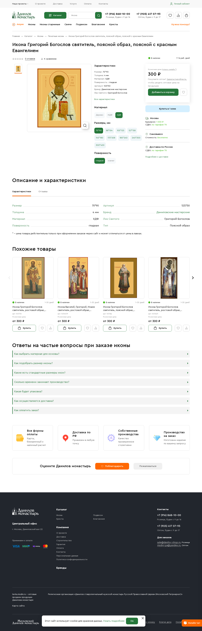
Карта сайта (18, 606)
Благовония (98, 24)
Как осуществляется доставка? (34, 401)
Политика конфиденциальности (71, 559)
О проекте (40, 4)
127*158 (132, 130)
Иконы (31, 24)
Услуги (73, 4)
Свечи (68, 24)
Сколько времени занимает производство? (41, 382)
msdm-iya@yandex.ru (169, 545)
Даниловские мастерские (114, 89)
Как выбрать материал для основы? (36, 354)
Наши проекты (19, 4)
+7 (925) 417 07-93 (148, 14)
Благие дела (165, 622)
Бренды (61, 567)
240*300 (136, 138)
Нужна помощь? (180, 24)
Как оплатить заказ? (26, 410)
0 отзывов (30, 59)
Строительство (64, 541)
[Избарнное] (170, 15)
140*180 (99, 138)
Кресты (113, 24)
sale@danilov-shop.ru (169, 542)
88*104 (109, 130)
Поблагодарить (114, 466)
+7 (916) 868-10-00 (117, 14)
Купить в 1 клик (167, 109)
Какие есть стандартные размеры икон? (39, 372)
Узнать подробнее (114, 621)
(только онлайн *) (169, 69)
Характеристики (21, 191)
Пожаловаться (147, 466)
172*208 (111, 138)
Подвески (81, 24)
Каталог (57, 15)
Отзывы (42, 191)
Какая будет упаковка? (28, 391)
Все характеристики (104, 99)
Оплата (87, 4)
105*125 (120, 130)
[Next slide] (193, 277)
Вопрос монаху (147, 622)
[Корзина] (186, 15)
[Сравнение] (178, 15)
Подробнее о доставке (156, 157)
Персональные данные (67, 556)
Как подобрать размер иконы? (33, 363)
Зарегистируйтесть (176, 79)
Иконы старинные (50, 24)
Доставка (57, 4)
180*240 (123, 138)
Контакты (103, 4)
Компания (62, 527)
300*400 (100, 145)
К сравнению (50, 59)
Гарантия (60, 544)
